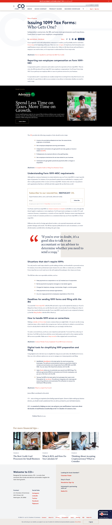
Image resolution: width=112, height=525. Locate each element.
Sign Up (97, 9)
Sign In (91, 9)
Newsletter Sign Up (67, 482)
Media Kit (64, 491)
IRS (31, 135)
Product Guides (55, 9)
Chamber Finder (66, 475)
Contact (44, 517)
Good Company (41, 9)
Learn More (22, 121)
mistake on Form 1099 (39, 322)
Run (23, 9)
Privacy (58, 517)
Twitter (34, 498)
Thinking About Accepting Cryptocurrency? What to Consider (83, 459)
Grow (30, 9)
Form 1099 (31, 45)
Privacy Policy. (47, 203)
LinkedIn (35, 496)
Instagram (35, 493)
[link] (83, 9)
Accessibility (65, 517)
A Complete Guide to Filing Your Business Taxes (49, 167)
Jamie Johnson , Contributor (36, 39)
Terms (72, 517)
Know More (78, 521)
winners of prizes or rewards (56, 209)
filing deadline (38, 312)
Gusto (42, 370)
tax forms (48, 379)
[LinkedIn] (72, 39)
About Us (51, 517)
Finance (34, 18)
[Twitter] (69, 39)
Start (17, 9)
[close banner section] (109, 1)
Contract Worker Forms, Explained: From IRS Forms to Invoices (53, 342)
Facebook (35, 501)
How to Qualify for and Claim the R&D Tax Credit (49, 55)
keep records (52, 336)
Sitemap (78, 517)
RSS (83, 517)
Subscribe (77, 200)
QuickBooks (47, 361)
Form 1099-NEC (40, 305)
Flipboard (35, 503)
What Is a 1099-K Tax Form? (43, 388)
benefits (43, 150)
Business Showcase (72, 9)
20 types (61, 45)
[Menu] (14, 6)
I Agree (91, 522)
